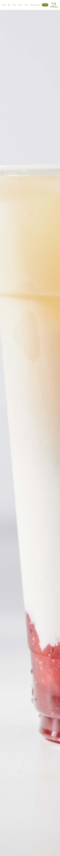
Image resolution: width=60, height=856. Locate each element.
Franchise (45, 5)
